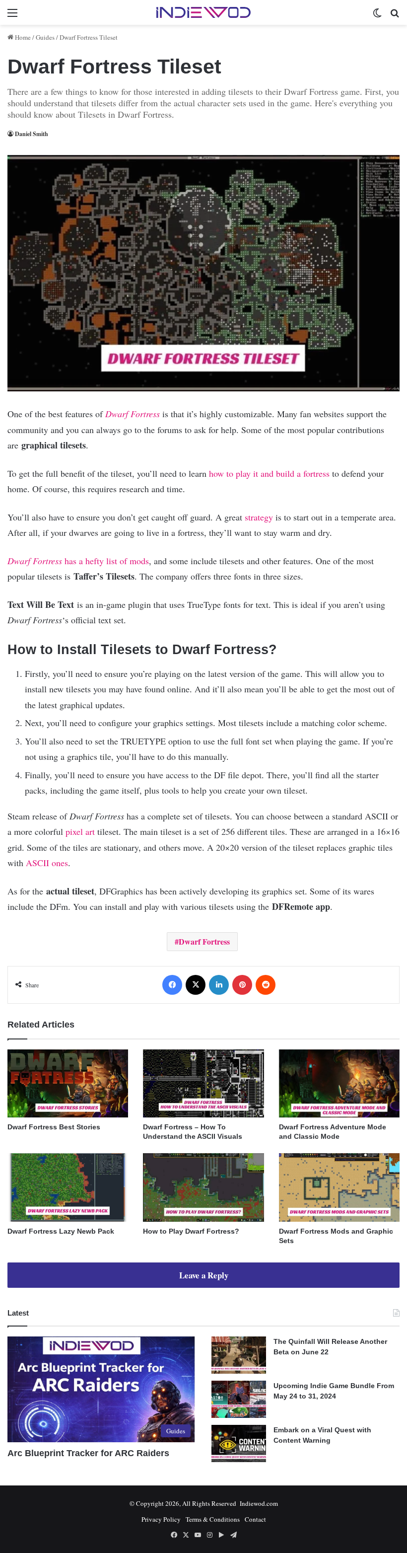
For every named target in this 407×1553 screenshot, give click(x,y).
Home (22, 37)
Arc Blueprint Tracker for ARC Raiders (88, 1453)
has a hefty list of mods (78, 561)
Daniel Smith (31, 134)
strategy (259, 517)
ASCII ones (47, 863)
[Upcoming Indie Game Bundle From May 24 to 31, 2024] (238, 1399)
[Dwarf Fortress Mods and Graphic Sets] (339, 1187)
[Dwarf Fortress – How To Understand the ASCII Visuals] (203, 1083)
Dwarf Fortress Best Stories (53, 1127)
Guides (45, 37)
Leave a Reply (203, 1275)
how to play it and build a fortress (269, 473)
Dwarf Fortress (132, 414)
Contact (255, 1519)
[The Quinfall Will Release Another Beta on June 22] (238, 1355)
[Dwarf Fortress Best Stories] (67, 1083)
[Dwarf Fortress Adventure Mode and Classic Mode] (339, 1083)
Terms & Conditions (213, 1519)
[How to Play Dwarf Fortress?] (203, 1187)
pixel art (80, 831)
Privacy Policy (161, 1519)
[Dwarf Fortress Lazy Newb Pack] (67, 1187)
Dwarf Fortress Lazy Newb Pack (60, 1231)
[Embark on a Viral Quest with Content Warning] (238, 1443)
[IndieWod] (203, 12)
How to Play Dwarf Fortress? (191, 1231)
